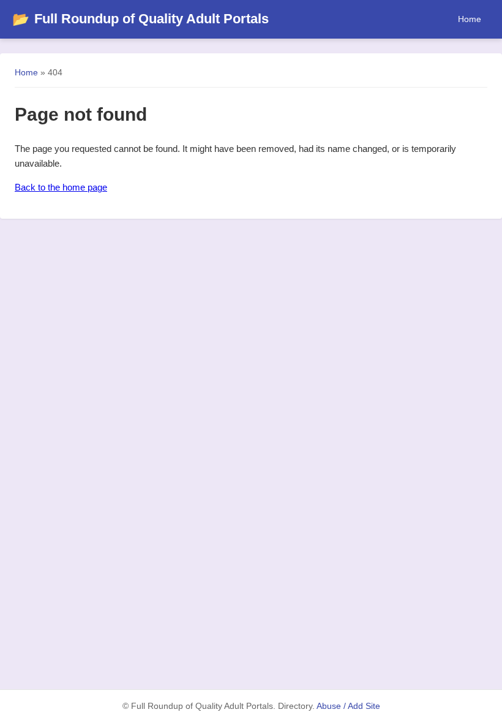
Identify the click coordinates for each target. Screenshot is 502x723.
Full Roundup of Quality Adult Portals (140, 18)
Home (469, 19)
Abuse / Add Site (348, 706)
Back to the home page (61, 187)
